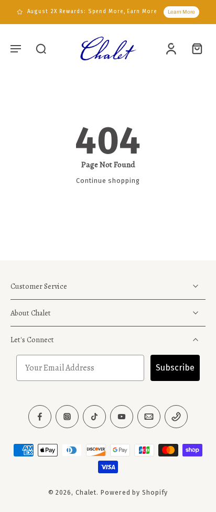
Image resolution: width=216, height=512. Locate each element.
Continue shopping (107, 180)
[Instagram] (67, 417)
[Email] (148, 417)
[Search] (40, 48)
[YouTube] (121, 417)
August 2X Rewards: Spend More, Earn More (92, 11)
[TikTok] (94, 417)
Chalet (85, 493)
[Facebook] (39, 417)
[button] (15, 48)
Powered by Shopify (134, 493)
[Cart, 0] (194, 48)
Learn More (181, 12)
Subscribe (175, 368)
